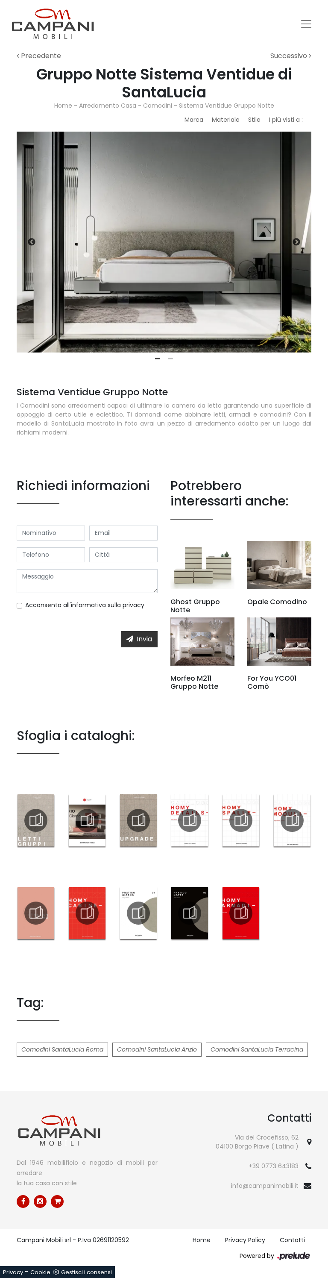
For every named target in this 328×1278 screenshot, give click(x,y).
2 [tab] (170, 359)
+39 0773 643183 (274, 1166)
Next (296, 242)
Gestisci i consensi (86, 1272)
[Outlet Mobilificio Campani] (57, 1201)
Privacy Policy (245, 1240)
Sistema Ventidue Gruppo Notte (226, 105)
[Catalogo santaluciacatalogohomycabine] (87, 913)
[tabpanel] (164, 242)
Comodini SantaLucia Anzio (157, 1049)
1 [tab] (157, 359)
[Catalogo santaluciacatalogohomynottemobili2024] (138, 820)
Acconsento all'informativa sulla (84, 605)
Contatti (292, 1240)
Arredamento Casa (107, 105)
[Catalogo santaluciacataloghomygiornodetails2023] (189, 820)
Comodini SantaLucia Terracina (257, 1049)
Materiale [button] (226, 119)
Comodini (157, 105)
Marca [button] (193, 119)
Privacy (13, 1272)
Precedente (40, 56)
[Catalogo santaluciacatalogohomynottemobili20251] (36, 820)
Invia (144, 639)
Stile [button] (254, 119)
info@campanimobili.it (265, 1185)
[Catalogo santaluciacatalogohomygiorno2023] (241, 820)
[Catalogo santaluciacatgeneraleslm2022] (36, 913)
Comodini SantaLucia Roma (62, 1049)
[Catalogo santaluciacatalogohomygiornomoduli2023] (292, 820)
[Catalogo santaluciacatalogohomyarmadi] (241, 913)
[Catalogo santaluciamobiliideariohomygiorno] (87, 820)
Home (63, 105)
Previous (31, 242)
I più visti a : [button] (286, 119)
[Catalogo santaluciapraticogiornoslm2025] (138, 913)
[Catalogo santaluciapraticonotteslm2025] (189, 913)
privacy (133, 605)
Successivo (289, 56)
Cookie (40, 1272)
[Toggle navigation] (306, 24)
